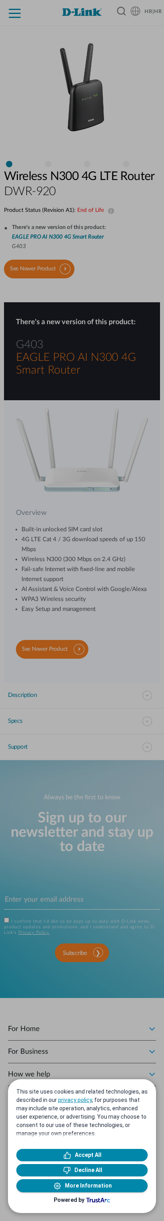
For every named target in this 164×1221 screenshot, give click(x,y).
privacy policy (75, 1100)
